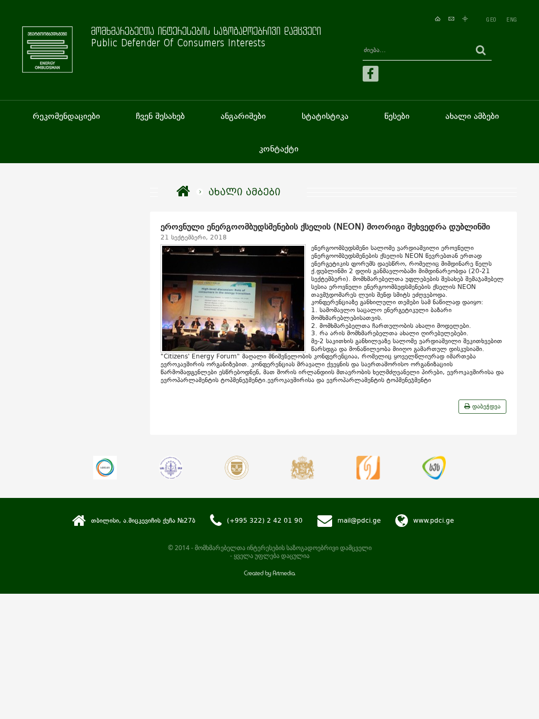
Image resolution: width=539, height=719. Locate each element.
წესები (397, 116)
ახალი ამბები (472, 116)
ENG (511, 19)
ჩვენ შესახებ (160, 116)
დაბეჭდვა (485, 406)
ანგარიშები (243, 116)
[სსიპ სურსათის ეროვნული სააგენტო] (434, 468)
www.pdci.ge (433, 520)
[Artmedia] (269, 574)
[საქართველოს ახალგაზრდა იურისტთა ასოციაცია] (171, 468)
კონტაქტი (278, 149)
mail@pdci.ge (359, 520)
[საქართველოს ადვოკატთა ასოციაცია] (236, 468)
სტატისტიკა (325, 116)
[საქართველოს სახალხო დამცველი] (302, 468)
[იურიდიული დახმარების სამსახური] (368, 468)
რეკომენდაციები (66, 116)
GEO (491, 19)
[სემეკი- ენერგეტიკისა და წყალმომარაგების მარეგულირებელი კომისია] (105, 468)
